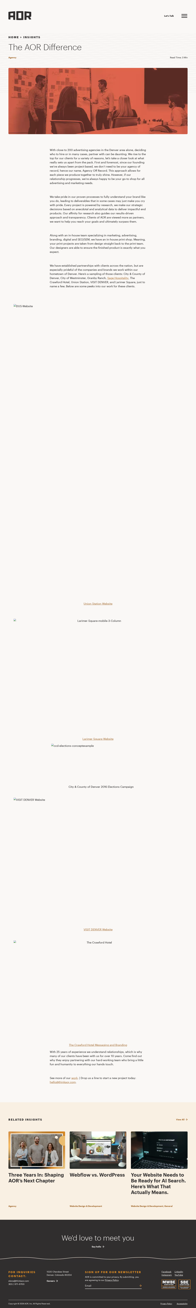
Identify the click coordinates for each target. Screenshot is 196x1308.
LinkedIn (179, 1271)
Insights (32, 37)
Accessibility (182, 1303)
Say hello (96, 1246)
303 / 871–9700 (16, 1284)
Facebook (166, 1271)
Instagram (167, 1275)
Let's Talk (169, 16)
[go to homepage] (19, 16)
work (74, 1078)
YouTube (179, 1275)
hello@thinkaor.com (63, 1082)
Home (13, 37)
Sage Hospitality (117, 278)
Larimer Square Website (98, 739)
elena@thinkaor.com (18, 1281)
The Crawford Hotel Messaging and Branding (98, 1045)
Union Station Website (98, 603)
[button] (184, 15)
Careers (51, 1281)
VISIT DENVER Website (98, 929)
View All (180, 1119)
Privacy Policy (112, 1280)
